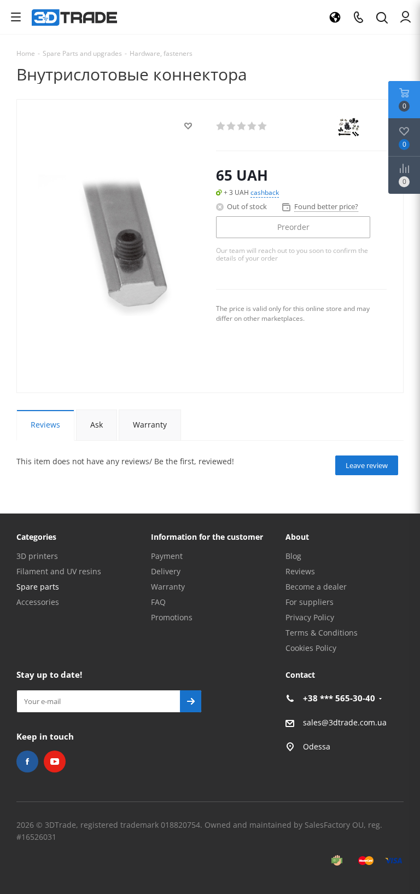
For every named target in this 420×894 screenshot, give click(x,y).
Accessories (37, 602)
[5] (263, 126)
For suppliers (309, 602)
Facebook (27, 761)
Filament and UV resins (58, 571)
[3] (242, 126)
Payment (167, 556)
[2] (231, 126)
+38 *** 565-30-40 (339, 698)
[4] (252, 126)
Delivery (165, 571)
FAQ (158, 602)
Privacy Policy (309, 617)
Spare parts (37, 586)
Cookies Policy (310, 648)
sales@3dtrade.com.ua (345, 722)
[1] (221, 126)
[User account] (405, 17)
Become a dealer (316, 586)
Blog (293, 556)
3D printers (37, 556)
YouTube (55, 761)
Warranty (168, 586)
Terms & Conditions (321, 632)
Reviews (300, 571)
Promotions (171, 617)
